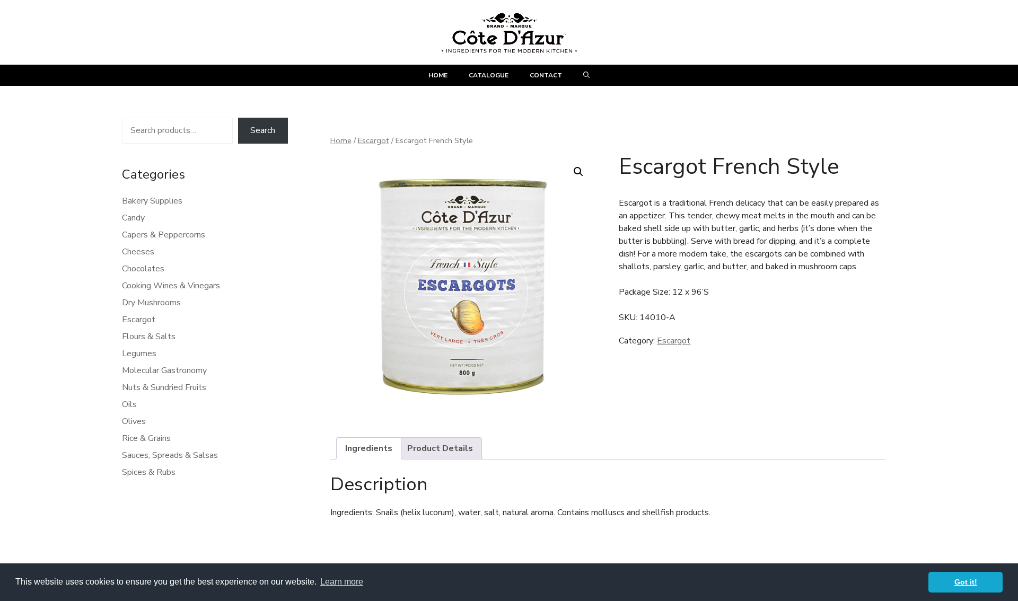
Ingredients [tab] (368, 448)
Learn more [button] (341, 581)
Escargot (373, 140)
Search (262, 130)
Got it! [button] (965, 582)
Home (437, 75)
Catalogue (488, 75)
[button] (586, 75)
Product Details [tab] (440, 448)
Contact (546, 75)
